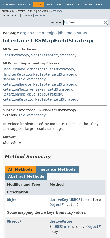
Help (98, 4)
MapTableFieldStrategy (24, 79)
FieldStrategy (16, 55)
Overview (8, 4)
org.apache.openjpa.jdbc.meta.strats (53, 33)
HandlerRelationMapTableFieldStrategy (39, 74)
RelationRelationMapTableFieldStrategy (40, 99)
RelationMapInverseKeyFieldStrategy (37, 89)
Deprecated (72, 4)
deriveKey (59, 200)
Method (56, 11)
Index (88, 4)
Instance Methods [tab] (57, 169)
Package (24, 4)
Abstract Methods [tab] (26, 176)
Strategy (68, 55)
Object (13, 200)
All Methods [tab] (20, 169)
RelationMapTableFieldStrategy (32, 94)
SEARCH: (56, 22)
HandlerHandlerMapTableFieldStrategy (38, 69)
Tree (58, 4)
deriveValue (61, 221)
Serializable (43, 55)
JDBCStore (79, 200)
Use (49, 4)
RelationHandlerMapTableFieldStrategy (39, 84)
